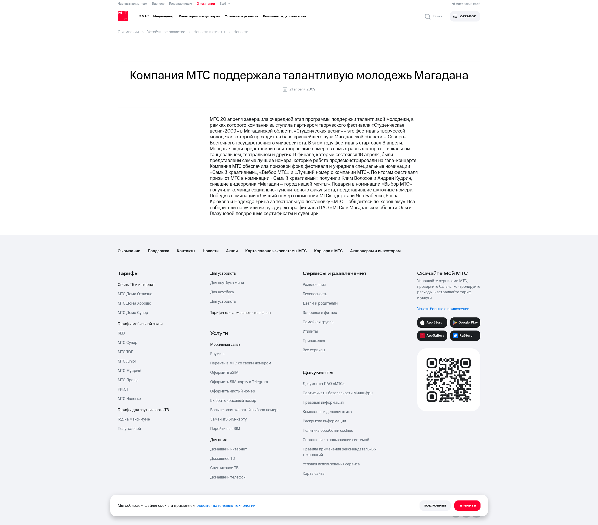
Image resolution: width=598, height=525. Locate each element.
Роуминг (217, 354)
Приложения (314, 340)
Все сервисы (314, 350)
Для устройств (223, 273)
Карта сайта (313, 473)
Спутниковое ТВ (224, 468)
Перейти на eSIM (225, 428)
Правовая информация (323, 402)
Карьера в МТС (328, 251)
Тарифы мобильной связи (140, 324)
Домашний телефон (228, 477)
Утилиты (310, 331)
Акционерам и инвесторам (375, 251)
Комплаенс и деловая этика (327, 412)
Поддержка (158, 251)
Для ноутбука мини (227, 282)
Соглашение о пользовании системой (336, 440)
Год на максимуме (134, 419)
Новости (211, 251)
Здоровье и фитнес (320, 312)
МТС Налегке (129, 398)
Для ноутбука (222, 292)
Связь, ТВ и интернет (136, 284)
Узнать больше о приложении (443, 309)
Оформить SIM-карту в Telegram (239, 382)
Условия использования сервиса (331, 464)
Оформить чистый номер (232, 391)
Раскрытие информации (324, 421)
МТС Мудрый (129, 370)
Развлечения (314, 284)
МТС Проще (128, 380)
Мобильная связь (225, 344)
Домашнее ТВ (222, 458)
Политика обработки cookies (328, 430)
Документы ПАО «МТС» (324, 383)
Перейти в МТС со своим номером (240, 363)
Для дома (218, 440)
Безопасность (315, 294)
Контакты (186, 251)
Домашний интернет (228, 449)
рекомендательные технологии (226, 505)
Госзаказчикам (180, 3)
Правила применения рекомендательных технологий (339, 452)
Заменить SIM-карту (228, 419)
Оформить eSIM (224, 372)
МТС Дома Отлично (135, 294)
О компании (206, 3)
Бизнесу (158, 3)
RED (121, 333)
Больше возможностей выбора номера (245, 410)
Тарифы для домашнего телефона (240, 312)
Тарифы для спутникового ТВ (143, 410)
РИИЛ (123, 389)
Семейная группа (318, 322)
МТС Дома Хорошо (134, 303)
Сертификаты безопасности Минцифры (338, 393)
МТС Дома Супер (133, 312)
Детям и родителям (320, 303)
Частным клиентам (132, 3)
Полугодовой (129, 428)
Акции (232, 251)
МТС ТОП (126, 352)
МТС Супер (127, 342)
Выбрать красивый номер (233, 400)
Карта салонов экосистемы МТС (276, 251)
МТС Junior (127, 361)
